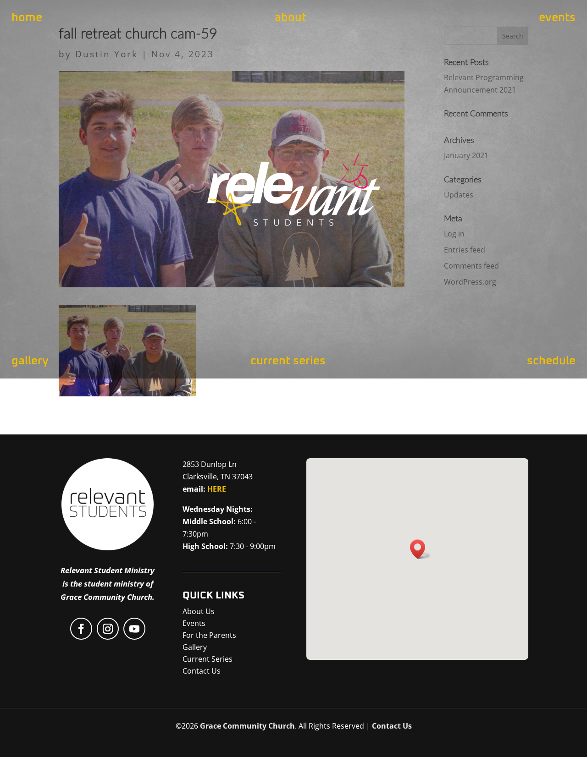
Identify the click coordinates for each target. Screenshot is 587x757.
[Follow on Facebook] (81, 629)
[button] (420, 549)
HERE (216, 489)
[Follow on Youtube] (134, 629)
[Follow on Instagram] (108, 629)
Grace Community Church (247, 726)
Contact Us (392, 726)
